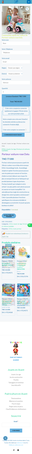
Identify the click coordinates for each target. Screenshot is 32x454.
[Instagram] (18, 450)
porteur (19, 229)
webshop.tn (20, 442)
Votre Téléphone (7, 49)
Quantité (5, 88)
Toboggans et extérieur (16, 382)
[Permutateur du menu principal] (29, 2)
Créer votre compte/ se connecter (14, 130)
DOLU (4, 149)
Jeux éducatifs (16, 385)
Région (4, 68)
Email (16, 421)
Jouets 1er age (16, 374)
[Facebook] (14, 450)
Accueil (4, 143)
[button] (27, 9)
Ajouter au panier (9, 215)
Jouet (14, 229)
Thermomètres (16, 398)
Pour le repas (16, 404)
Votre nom (5, 40)
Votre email (5, 58)
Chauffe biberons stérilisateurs (16, 409)
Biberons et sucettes (16, 401)
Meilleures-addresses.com (16, 445)
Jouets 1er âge (11, 143)
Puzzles (16, 380)
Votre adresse (6, 79)
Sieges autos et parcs (16, 406)
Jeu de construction (16, 377)
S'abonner (16, 430)
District (4, 74)
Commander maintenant (13, 134)
